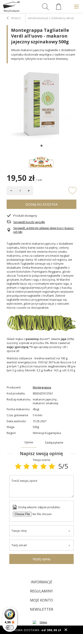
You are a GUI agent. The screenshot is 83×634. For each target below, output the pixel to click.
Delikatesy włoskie (63, 18)
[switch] (10, 627)
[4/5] (43, 466)
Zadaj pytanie (54, 442)
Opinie (28, 442)
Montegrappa (42, 387)
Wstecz (15, 18)
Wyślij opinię (41, 559)
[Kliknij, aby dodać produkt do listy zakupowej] (72, 190)
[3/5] (35, 466)
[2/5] (26, 466)
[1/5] (18, 466)
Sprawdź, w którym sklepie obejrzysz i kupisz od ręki (43, 230)
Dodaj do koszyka (41, 204)
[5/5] (52, 466)
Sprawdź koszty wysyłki (29, 222)
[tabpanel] (41, 105)
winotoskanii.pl (38, 18)
